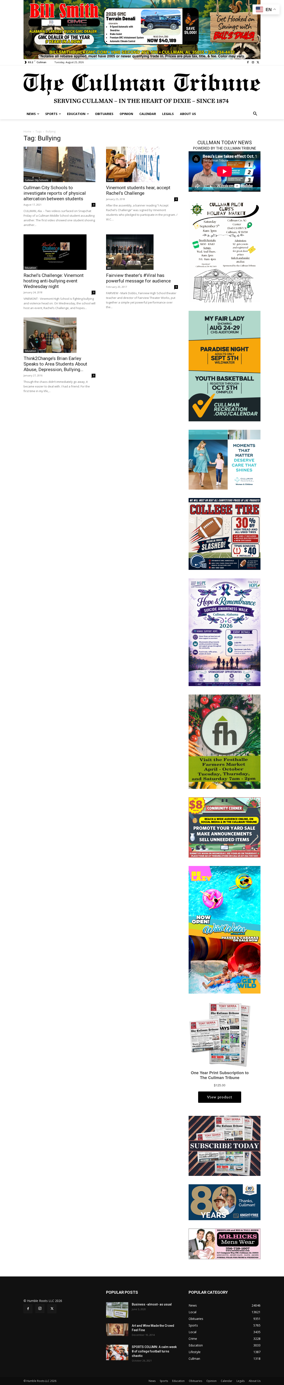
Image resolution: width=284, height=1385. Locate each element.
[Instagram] (252, 62)
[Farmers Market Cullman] (224, 741)
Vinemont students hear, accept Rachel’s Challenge (138, 190)
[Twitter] (257, 62)
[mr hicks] (224, 1243)
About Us (254, 1381)
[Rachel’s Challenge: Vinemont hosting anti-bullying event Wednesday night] (59, 252)
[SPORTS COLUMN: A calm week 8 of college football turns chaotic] (117, 1352)
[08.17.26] (224, 366)
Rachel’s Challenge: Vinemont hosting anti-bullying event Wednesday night (54, 281)
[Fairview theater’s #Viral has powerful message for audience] (142, 252)
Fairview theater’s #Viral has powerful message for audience (138, 278)
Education (30, 267)
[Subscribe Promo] (224, 1145)
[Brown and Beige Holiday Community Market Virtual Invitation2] (224, 251)
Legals (241, 1381)
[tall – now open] (224, 929)
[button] (255, 114)
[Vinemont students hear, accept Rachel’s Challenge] (142, 164)
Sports (164, 1381)
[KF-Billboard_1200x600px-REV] (224, 1202)
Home (27, 131)
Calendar (226, 1381)
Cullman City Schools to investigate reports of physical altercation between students (55, 193)
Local (110, 180)
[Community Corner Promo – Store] (224, 827)
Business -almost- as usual (152, 1304)
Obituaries (195, 1381)
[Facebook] (247, 62)
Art (109, 267)
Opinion (211, 1381)
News (152, 1381)
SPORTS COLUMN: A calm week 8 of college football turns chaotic (154, 1351)
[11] (142, 29)
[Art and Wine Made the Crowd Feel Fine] (117, 1329)
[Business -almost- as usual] (117, 1310)
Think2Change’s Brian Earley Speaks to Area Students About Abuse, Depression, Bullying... (55, 364)
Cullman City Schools (36, 180)
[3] (224, 459)
